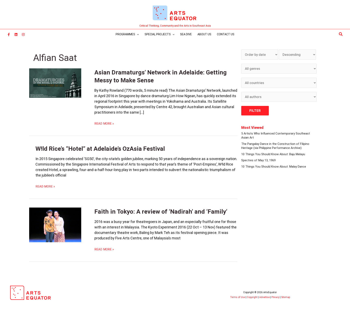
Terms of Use (237, 297)
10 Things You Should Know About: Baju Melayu (273, 154)
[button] (341, 34)
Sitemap (285, 297)
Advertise (264, 297)
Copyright (252, 297)
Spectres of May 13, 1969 (258, 160)
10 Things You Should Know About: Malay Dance (273, 166)
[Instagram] (23, 34)
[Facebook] (8, 34)
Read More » (104, 123)
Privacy (275, 297)
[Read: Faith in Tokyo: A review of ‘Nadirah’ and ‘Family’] (55, 225)
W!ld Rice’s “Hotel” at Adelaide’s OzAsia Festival (100, 148)
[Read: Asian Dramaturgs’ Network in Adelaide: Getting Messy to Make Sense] (55, 83)
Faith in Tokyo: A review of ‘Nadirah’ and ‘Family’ (160, 211)
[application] (137, 34)
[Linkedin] (16, 34)
